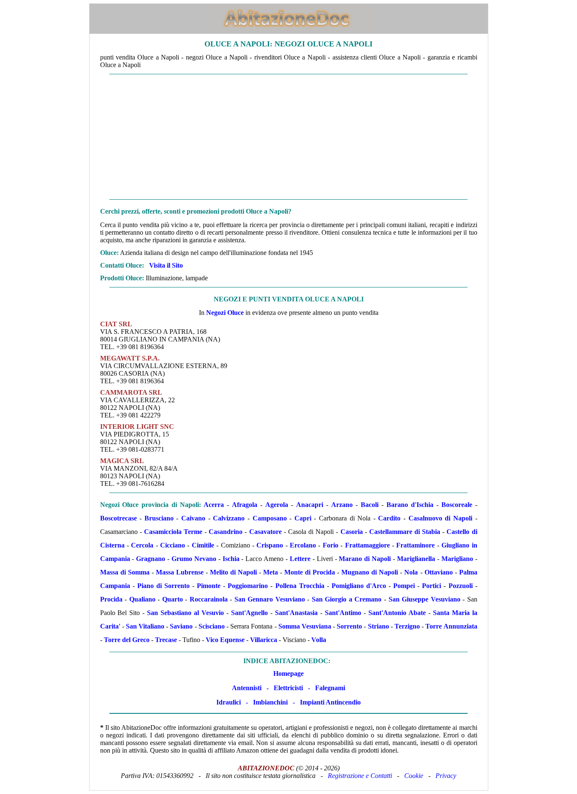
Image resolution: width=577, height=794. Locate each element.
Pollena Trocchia (299, 585)
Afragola (244, 504)
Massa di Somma (125, 572)
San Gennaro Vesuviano (269, 599)
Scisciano (212, 626)
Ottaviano (439, 572)
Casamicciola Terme (173, 531)
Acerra (214, 504)
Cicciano (172, 545)
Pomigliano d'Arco (359, 585)
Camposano (270, 518)
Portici (431, 585)
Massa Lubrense (180, 572)
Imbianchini (270, 702)
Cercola (142, 545)
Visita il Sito (166, 265)
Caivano (193, 518)
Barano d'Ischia (409, 504)
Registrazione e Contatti (360, 775)
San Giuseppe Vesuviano (424, 599)
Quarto (172, 599)
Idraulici (228, 702)
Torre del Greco (127, 639)
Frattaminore (415, 545)
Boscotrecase (118, 518)
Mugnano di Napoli (369, 572)
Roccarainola (209, 599)
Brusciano (159, 518)
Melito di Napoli (233, 572)
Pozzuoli (461, 585)
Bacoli (369, 504)
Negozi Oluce (225, 312)
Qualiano (142, 599)
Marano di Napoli (365, 558)
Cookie (413, 775)
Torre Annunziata (451, 626)
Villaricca (263, 639)
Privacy (445, 775)
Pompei (404, 585)
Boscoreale (456, 504)
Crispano (269, 545)
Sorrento (349, 626)
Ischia (231, 558)
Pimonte (208, 585)
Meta (270, 572)
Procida (111, 599)
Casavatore (265, 531)
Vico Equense (225, 639)
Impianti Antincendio (330, 702)
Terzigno (407, 626)
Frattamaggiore (367, 545)
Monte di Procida (309, 572)
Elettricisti (288, 687)
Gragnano (150, 558)
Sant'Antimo (343, 612)
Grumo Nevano (193, 558)
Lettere (300, 558)
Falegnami (330, 687)
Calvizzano (229, 518)
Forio (330, 545)
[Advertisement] (288, 137)
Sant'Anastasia (296, 612)
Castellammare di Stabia (404, 531)
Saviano (181, 626)
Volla (318, 639)
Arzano (342, 504)
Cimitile (203, 545)
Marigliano (457, 558)
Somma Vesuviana (304, 626)
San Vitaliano (145, 626)
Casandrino (225, 531)
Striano (378, 626)
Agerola (276, 504)
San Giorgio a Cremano (347, 599)
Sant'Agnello (249, 612)
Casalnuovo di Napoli (440, 518)
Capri (302, 518)
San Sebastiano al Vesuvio (185, 612)
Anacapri (309, 504)
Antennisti (246, 687)
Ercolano (303, 545)
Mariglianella (416, 558)
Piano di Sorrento (163, 585)
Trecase (166, 639)
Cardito (389, 518)
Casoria (351, 531)
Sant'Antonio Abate (397, 612)
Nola (411, 572)
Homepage (288, 673)
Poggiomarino (248, 585)
